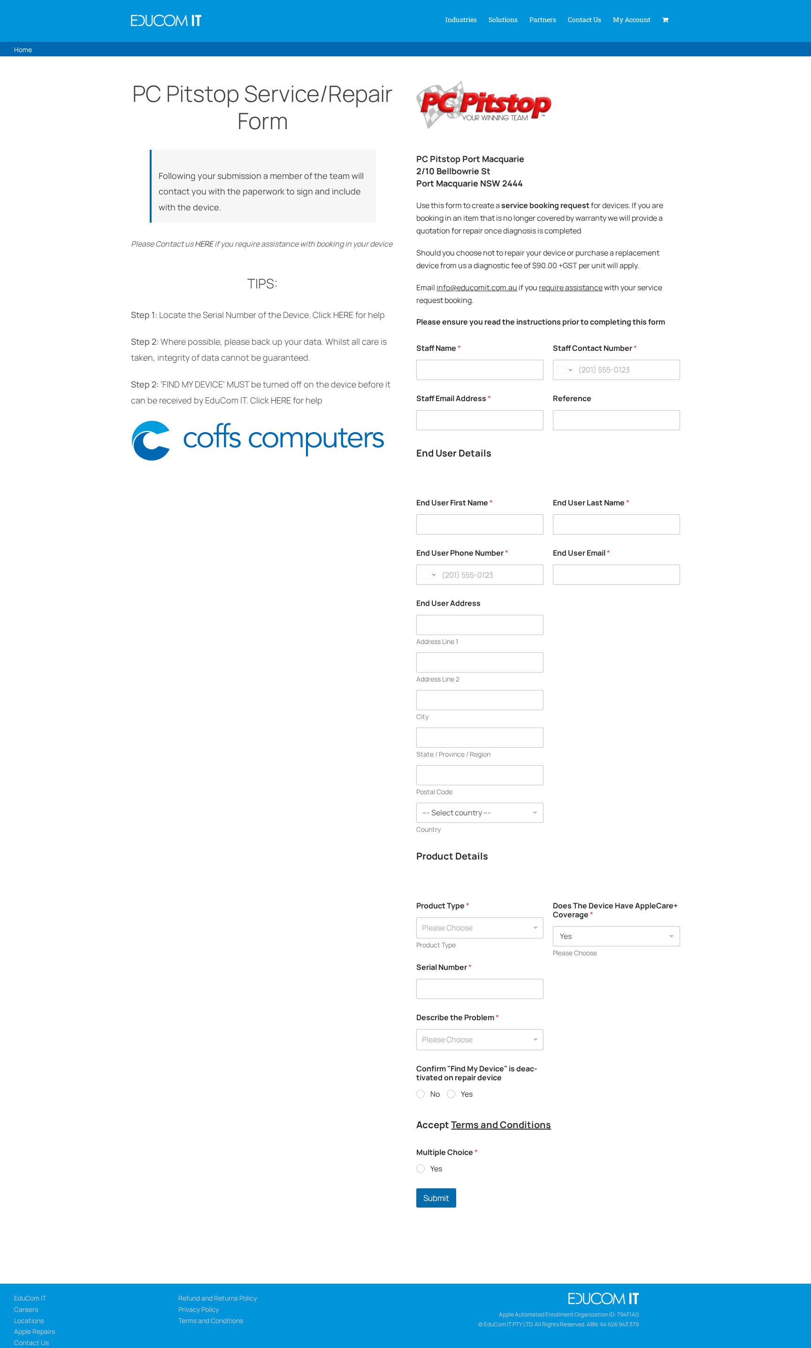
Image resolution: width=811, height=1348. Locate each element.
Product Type (442, 905)
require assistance (571, 287)
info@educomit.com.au (476, 287)
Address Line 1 (437, 641)
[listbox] (479, 927)
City (422, 716)
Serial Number (444, 967)
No (435, 1094)
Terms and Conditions (501, 1124)
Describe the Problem (457, 1017)
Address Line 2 (437, 679)
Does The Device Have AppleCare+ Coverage (615, 910)
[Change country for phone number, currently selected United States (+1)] (564, 370)
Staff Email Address (453, 398)
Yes (467, 1094)
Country (428, 829)
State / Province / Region (453, 754)
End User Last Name (591, 502)
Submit (436, 1198)
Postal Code (434, 792)
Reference (572, 398)
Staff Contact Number (595, 348)
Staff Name (438, 348)
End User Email (581, 553)
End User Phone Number (462, 553)
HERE (204, 244)
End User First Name (454, 502)
